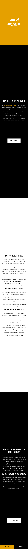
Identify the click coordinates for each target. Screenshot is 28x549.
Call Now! (14, 141)
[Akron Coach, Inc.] (14, 19)
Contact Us (14, 520)
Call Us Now (7, 547)
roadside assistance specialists (10, 105)
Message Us (21, 547)
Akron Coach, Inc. (14, 24)
